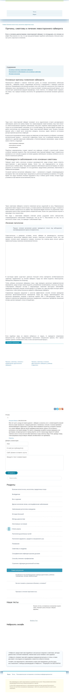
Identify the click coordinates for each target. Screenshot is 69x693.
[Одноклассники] (60, 409)
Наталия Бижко (13, 420)
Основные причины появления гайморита (21, 69)
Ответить (11, 438)
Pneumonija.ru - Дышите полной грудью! (34, 6)
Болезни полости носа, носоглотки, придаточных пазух (20, 24)
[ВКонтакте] (55, 409)
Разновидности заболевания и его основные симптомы (25, 71)
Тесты (34, 11)
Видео (34, 14)
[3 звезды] (18, 389)
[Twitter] (57, 409)
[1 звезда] (18, 376)
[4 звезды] (43, 389)
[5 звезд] (18, 401)
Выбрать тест (34, 620)
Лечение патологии (14, 74)
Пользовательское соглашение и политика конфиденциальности (34, 674)
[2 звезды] (43, 376)
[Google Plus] (62, 409)
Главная (4, 24)
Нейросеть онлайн (15, 624)
